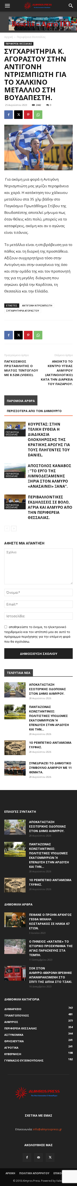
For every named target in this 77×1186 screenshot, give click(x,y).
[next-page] (13, 528)
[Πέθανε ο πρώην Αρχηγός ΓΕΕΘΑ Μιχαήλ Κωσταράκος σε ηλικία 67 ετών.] (15, 919)
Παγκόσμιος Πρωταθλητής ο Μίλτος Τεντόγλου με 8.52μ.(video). (21, 368)
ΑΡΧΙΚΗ (10, 1173)
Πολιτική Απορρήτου (34, 1173)
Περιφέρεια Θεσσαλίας (31, 37)
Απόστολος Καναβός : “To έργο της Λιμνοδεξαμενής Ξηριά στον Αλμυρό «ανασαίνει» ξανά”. (49, 476)
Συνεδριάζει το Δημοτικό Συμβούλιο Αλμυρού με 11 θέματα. (50, 767)
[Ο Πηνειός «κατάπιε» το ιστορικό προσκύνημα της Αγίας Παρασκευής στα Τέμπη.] (15, 946)
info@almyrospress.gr (47, 1129)
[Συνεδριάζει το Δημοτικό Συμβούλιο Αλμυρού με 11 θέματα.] (15, 768)
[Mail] (38, 1157)
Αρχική (8, 37)
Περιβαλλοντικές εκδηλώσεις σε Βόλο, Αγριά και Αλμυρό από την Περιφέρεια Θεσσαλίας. (50, 507)
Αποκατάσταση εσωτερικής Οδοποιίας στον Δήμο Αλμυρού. (47, 689)
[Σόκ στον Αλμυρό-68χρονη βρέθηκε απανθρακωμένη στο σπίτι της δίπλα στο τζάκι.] (15, 973)
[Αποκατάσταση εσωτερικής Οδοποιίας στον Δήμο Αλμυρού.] (15, 689)
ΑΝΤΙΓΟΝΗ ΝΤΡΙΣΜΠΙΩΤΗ (37, 305)
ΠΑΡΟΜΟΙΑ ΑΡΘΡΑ (21, 401)
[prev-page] (7, 528)
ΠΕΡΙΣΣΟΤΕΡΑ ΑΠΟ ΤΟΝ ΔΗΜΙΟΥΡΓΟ (34, 411)
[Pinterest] (28, 114)
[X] (18, 114)
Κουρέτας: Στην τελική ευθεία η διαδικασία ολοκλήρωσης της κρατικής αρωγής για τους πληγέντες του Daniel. (49, 439)
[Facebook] (8, 114)
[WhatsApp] (38, 114)
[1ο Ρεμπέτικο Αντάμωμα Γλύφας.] (15, 747)
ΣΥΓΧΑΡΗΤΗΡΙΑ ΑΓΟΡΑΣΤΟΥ (22, 310)
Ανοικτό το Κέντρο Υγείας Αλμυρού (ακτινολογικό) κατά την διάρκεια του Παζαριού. (57, 372)
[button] (7, 6)
